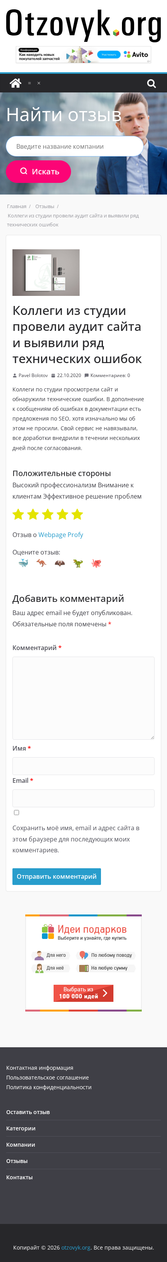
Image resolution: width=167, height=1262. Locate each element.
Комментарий (37, 647)
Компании (20, 1144)
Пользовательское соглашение (47, 1077)
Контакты (19, 1177)
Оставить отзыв (28, 1112)
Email (22, 780)
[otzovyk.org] (15, 83)
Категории (21, 1128)
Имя (21, 748)
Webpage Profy (60, 534)
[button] (23, 563)
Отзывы (17, 1161)
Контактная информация (39, 1067)
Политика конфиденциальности (49, 1087)
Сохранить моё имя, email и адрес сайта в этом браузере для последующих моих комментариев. (75, 839)
